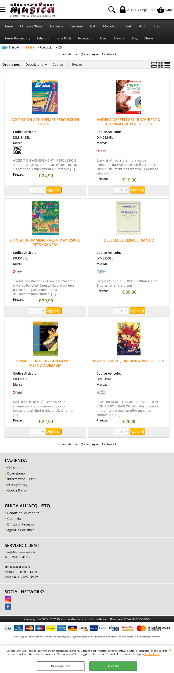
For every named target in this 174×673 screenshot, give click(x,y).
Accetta (113, 666)
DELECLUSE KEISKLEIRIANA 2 (129, 240)
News (148, 38)
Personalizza (60, 666)
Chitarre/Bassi (31, 26)
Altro (103, 38)
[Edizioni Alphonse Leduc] (101, 275)
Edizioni (43, 38)
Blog (134, 38)
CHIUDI (170, 650)
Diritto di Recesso (20, 524)
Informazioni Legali (21, 479)
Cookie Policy (152, 654)
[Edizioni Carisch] (101, 154)
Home (8, 26)
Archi (143, 26)
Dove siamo (16, 473)
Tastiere (76, 26)
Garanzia (14, 518)
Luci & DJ (63, 38)
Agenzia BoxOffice (20, 530)
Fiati (128, 26)
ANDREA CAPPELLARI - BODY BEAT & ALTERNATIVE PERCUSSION (129, 121)
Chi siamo (14, 467)
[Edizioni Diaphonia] (101, 395)
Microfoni (110, 26)
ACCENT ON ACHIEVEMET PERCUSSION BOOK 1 (45, 121)
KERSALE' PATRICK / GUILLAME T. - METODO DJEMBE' (45, 363)
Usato (119, 38)
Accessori (85, 38)
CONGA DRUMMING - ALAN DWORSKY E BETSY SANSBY (45, 242)
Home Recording (16, 38)
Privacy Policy (17, 484)
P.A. (93, 26)
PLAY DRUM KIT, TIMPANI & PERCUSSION (128, 360)
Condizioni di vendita (23, 513)
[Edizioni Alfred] (17, 154)
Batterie (56, 26)
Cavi (157, 26)
